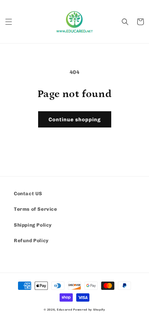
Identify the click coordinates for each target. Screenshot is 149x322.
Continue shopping (75, 119)
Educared (64, 309)
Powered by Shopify (89, 309)
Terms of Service (35, 209)
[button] (8, 21)
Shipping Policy (33, 225)
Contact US (28, 194)
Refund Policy (31, 241)
